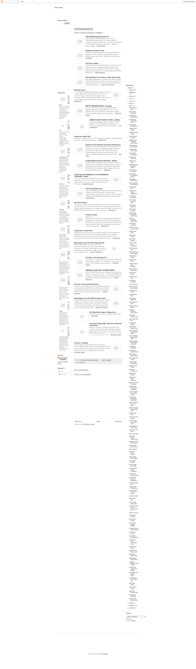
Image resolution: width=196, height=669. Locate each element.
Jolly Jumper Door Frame (133, 446)
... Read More (106, 170)
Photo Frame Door (132, 232)
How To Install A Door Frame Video (133, 332)
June (130, 101)
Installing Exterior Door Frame (133, 563)
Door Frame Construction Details (133, 175)
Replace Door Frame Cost (133, 551)
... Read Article (101, 140)
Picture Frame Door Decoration (133, 244)
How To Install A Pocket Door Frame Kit (133, 343)
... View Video (93, 316)
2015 (129, 88)
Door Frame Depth (132, 273)
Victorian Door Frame (133, 291)
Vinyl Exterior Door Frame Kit (133, 579)
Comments (63, 374)
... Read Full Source (87, 184)
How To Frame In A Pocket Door (133, 422)
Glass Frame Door (132, 187)
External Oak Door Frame (133, 457)
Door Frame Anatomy (132, 209)
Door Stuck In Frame (133, 587)
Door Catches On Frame (133, 170)
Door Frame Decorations (133, 125)
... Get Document (100, 46)
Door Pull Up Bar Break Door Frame (133, 214)
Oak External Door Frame (133, 558)
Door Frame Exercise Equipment (133, 479)
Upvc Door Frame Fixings (132, 453)
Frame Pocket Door (133, 108)
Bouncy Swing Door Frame (133, 287)
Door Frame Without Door (133, 327)
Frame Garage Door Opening (133, 265)
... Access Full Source (95, 252)
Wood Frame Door (132, 413)
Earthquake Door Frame (133, 180)
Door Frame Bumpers (132, 206)
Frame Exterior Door (133, 302)
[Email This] (102, 360)
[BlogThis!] (104, 360)
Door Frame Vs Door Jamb (133, 269)
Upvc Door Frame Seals (133, 591)
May (130, 103)
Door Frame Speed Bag (133, 502)
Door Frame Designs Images (132, 524)
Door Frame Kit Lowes (133, 358)
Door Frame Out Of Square (133, 383)
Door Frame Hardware (132, 112)
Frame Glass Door (132, 260)
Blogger (105, 654)
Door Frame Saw (132, 499)
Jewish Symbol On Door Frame (133, 492)
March (131, 603)
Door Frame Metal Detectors (132, 379)
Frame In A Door (133, 513)
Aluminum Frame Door (133, 555)
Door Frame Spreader (132, 224)
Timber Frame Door (133, 295)
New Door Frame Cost (133, 370)
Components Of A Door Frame (133, 529)
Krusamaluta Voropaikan (63, 358)
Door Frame (58, 7)
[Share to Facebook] (108, 360)
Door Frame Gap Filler (132, 196)
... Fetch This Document (107, 85)
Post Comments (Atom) (88, 424)
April (130, 106)
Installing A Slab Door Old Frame (133, 166)
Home (98, 421)
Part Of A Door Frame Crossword (133, 470)
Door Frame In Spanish (133, 137)
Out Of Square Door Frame (133, 146)
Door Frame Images (132, 461)
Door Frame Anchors (132, 516)
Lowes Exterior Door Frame (133, 426)
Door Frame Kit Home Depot (133, 183)
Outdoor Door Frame (133, 129)
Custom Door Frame (132, 547)
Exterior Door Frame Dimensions (133, 192)
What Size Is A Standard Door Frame (133, 141)
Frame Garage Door (133, 248)
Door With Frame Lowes (133, 315)
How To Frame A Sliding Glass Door (133, 409)
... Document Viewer (115, 335)
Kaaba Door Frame (132, 374)
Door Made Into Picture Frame (133, 574)
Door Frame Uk (133, 284)
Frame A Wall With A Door (133, 362)
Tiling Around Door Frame (133, 150)
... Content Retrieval (99, 73)
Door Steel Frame (132, 584)
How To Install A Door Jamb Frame (133, 393)
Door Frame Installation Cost (133, 121)
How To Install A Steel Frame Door (133, 337)
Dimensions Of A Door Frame (133, 442)
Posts (61, 371)
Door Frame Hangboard (133, 153)
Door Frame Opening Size (133, 351)
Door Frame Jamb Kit (132, 595)
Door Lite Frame (133, 434)
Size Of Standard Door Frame (133, 220)
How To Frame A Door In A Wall (133, 404)
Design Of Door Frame (133, 306)
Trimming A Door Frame (133, 133)
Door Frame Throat (132, 235)
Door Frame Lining (132, 532)
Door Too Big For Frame (132, 465)
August (131, 96)
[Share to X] (106, 360)
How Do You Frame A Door (133, 474)
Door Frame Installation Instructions (133, 398)
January (131, 608)
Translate (132, 621)
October (131, 90)
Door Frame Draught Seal (133, 536)
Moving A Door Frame (133, 366)
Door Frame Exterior (132, 239)
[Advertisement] (98, 15)
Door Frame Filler (132, 161)
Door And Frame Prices (133, 417)
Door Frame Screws (132, 519)
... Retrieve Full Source (101, 307)
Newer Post (78, 421)
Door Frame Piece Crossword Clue (133, 542)
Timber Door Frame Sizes (133, 116)
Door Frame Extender (132, 299)
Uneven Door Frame (133, 256)
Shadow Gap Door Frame (133, 487)
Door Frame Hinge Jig (132, 157)
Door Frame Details (69, 331)
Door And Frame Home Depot (133, 252)
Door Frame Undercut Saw (132, 201)
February (132, 605)
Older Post (118, 421)
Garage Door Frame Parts (133, 599)
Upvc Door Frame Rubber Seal (133, 437)
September (132, 92)
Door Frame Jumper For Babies (133, 569)
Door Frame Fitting (132, 323)
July (130, 98)
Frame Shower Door (133, 277)
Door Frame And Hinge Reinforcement (133, 508)
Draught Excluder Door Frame (133, 311)
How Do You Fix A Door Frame (133, 228)
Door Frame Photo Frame (133, 354)
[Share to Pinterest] (110, 360)
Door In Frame (133, 449)
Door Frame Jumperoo (132, 347)
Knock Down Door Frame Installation (133, 388)
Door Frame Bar (133, 496)
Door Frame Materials (132, 281)
